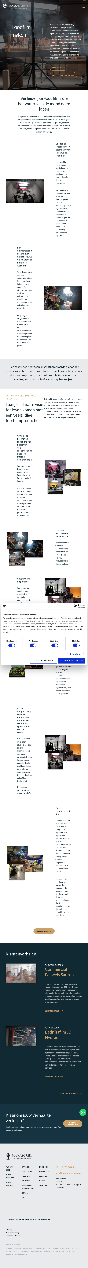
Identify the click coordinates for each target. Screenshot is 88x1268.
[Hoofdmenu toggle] (84, 7)
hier (22, 787)
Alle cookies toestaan (71, 661)
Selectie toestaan (43, 661)
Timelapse (60, 1252)
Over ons (26, 1167)
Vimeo (42, 1181)
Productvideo (23, 1252)
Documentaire (40, 1249)
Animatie (17, 1249)
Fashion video (53, 1249)
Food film (75, 1249)
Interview (70, 1252)
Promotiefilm (36, 1252)
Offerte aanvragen (61, 75)
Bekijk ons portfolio (68, 1094)
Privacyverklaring (12, 1233)
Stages (25, 1193)
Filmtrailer (64, 1249)
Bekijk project (58, 1011)
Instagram (44, 1172)
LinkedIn (43, 1176)
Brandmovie (27, 1249)
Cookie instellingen (13, 1236)
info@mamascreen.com (68, 1173)
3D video (9, 1249)
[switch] (33, 645)
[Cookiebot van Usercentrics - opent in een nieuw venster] (75, 606)
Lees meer (56, 68)
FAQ (23, 1198)
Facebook (43, 1167)
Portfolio (27, 1172)
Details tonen (75, 654)
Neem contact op (44, 931)
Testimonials (49, 1252)
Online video (10, 1252)
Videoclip (9, 1255)
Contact (26, 1181)
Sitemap (9, 1230)
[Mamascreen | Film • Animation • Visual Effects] (16, 7)
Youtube (43, 1185)
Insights (26, 1176)
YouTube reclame (21, 1255)
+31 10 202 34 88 (65, 1167)
